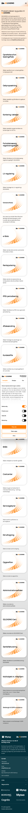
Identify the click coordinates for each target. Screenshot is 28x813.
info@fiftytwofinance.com (18, 40)
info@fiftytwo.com (6, 768)
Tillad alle (14, 427)
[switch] (24, 411)
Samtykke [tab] (5, 380)
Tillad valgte (14, 431)
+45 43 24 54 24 (5, 763)
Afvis (14, 435)
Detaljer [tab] (14, 380)
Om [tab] (23, 380)
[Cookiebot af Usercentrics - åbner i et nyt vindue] (20, 376)
